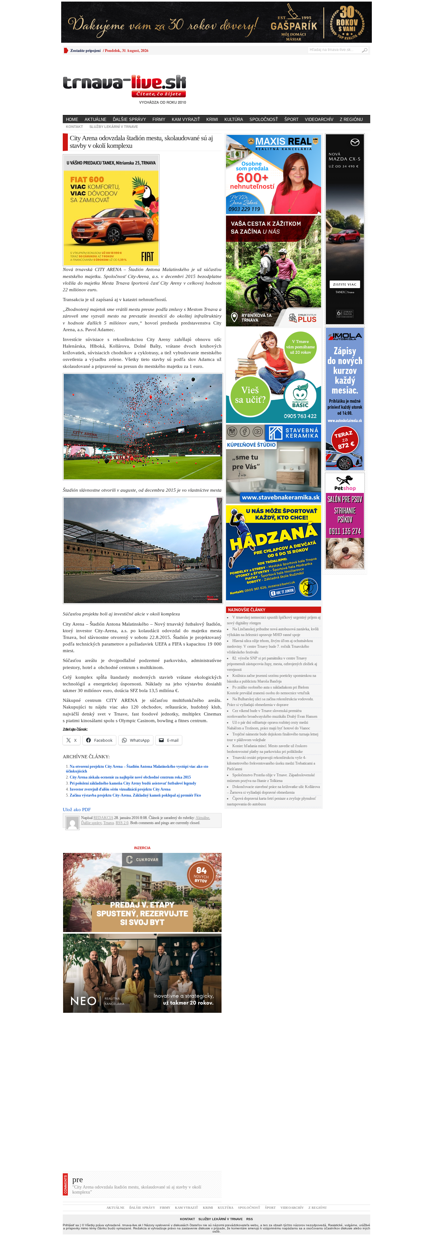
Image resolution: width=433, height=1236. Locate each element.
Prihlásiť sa (71, 1115)
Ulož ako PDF (77, 699)
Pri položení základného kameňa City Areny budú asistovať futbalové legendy (133, 673)
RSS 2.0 (122, 712)
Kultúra (233, 119)
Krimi (212, 119)
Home (72, 119)
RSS (249, 1109)
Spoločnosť (263, 119)
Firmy (158, 119)
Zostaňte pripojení (85, 50)
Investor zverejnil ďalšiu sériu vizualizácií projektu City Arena (120, 679)
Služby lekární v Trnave (113, 127)
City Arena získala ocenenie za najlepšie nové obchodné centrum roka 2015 (130, 667)
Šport (291, 119)
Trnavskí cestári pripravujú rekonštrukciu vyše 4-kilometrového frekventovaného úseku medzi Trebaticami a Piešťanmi (271, 763)
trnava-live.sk (131, 1115)
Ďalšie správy (129, 119)
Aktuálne (96, 119)
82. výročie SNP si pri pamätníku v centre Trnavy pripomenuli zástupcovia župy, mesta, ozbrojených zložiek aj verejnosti (272, 664)
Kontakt (74, 127)
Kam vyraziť (186, 119)
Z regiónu (351, 119)
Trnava (108, 712)
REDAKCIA (103, 707)
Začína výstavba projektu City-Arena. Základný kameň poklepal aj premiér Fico (135, 685)
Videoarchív (319, 119)
